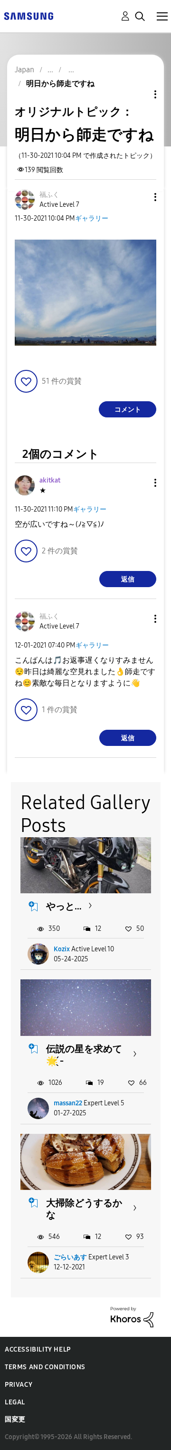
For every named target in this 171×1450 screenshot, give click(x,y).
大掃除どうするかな (84, 1208)
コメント (127, 410)
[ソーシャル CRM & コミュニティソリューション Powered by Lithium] (132, 1316)
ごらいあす (70, 1257)
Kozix (62, 949)
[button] (140, 197)
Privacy (18, 1385)
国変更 (15, 1419)
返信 (127, 579)
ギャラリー (91, 218)
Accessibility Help (38, 1349)
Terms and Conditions (45, 1367)
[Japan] (28, 15)
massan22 (68, 1103)
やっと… (64, 906)
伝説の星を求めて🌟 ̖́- (84, 1054)
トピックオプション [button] (139, 94)
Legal (15, 1402)
